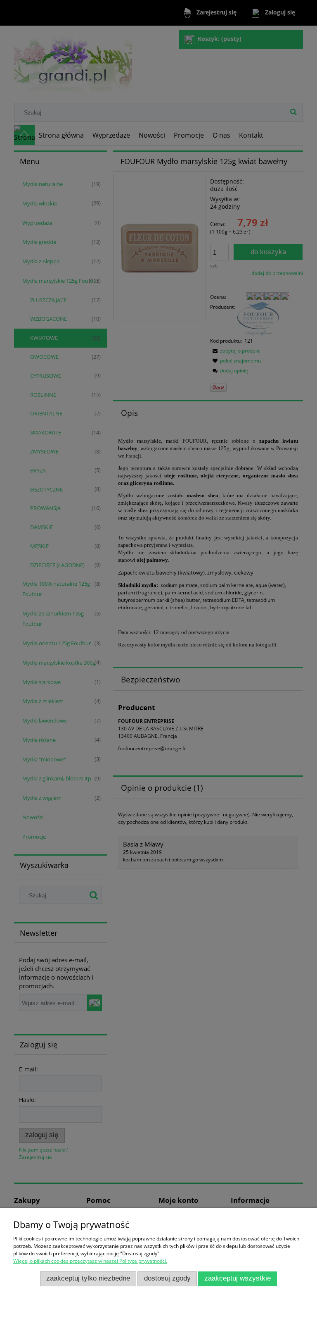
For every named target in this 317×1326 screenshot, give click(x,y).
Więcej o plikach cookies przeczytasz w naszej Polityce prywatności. (90, 1260)
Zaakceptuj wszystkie (237, 1278)
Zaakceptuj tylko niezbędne (88, 1278)
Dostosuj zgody (167, 1278)
